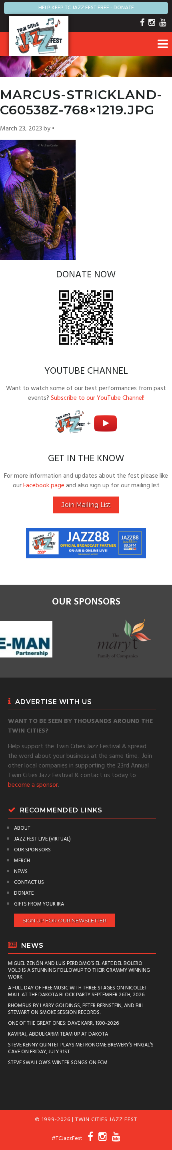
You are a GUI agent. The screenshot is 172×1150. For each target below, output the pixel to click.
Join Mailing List (86, 505)
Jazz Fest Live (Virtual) (42, 839)
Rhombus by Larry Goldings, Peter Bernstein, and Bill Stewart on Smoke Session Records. (76, 1009)
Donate (24, 893)
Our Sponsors (32, 850)
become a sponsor (33, 785)
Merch (22, 861)
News (21, 871)
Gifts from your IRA (39, 904)
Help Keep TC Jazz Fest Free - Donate (86, 7)
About (22, 828)
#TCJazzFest (67, 1138)
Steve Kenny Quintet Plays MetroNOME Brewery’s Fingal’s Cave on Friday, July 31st (81, 1048)
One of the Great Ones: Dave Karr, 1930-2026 (63, 1023)
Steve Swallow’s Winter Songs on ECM (58, 1062)
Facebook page (43, 485)
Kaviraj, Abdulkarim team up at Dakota (58, 1034)
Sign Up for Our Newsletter (64, 920)
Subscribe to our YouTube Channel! (97, 398)
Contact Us (29, 882)
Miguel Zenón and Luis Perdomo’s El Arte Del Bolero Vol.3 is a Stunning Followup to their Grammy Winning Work (79, 970)
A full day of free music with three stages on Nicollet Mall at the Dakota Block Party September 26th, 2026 (77, 991)
